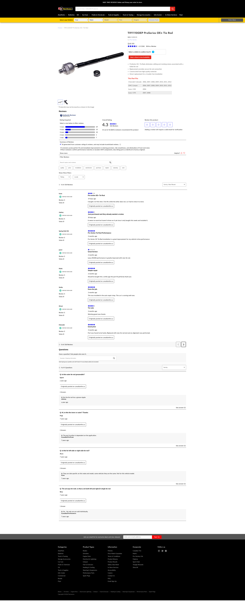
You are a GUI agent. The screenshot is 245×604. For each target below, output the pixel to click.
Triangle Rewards (138, 564)
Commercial (61, 576)
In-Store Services (171, 15)
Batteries (71, 15)
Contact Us (111, 576)
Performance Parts (88, 573)
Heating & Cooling (89, 567)
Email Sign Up (112, 581)
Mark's (135, 553)
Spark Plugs (86, 576)
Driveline (86, 553)
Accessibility (112, 570)
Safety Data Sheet (113, 564)
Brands (60, 578)
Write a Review (151, 46)
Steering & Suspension (90, 570)
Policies (110, 551)
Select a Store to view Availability (140, 57)
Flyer (181, 15)
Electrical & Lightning (89, 559)
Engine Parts (87, 556)
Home (60, 28)
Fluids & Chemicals (98, 15)
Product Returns (113, 559)
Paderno (135, 559)
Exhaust (85, 562)
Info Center (158, 15)
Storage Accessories (144, 15)
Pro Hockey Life (138, 556)
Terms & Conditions (114, 556)
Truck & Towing (128, 15)
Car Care (85, 15)
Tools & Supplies (114, 15)
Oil (78, 15)
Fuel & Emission (88, 564)
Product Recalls (112, 562)
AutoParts (61, 15)
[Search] (172, 9)
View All (135, 567)
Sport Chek (136, 562)
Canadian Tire (137, 551)
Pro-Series (133, 40)
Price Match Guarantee (115, 553)
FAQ (109, 578)
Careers (110, 573)
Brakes (85, 551)
